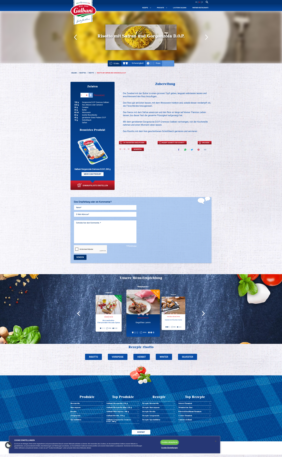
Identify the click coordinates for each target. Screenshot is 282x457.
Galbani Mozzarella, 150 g (117, 403)
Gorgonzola (75, 416)
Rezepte (145, 7)
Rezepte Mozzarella (150, 403)
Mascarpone (75, 407)
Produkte (160, 7)
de (199, 2)
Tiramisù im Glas (185, 407)
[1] (120, 149)
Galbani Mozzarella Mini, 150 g (119, 407)
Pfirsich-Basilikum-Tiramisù (189, 411)
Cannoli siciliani (185, 420)
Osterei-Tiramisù (185, 403)
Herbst (141, 357)
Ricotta (73, 411)
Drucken (205, 142)
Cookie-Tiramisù (185, 416)
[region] (114, 444)
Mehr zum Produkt (92, 174)
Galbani (74, 73)
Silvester (187, 357)
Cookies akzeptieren (169, 442)
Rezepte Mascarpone (151, 407)
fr (196, 2)
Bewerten (138, 149)
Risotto (91, 73)
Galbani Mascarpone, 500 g (117, 411)
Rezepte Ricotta (148, 411)
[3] (128, 149)
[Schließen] (215, 441)
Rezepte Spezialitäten (151, 420)
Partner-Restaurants (200, 7)
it (202, 2)
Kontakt (141, 432)
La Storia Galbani (179, 7)
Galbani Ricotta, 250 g (115, 416)
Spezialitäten (75, 420)
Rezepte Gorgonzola (150, 416)
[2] (124, 149)
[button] (8, 445)
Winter (164, 357)
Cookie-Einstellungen (169, 448)
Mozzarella (75, 403)
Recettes (82, 73)
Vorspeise (117, 357)
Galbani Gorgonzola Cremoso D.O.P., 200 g (118, 420)
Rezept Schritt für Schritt (173, 142)
